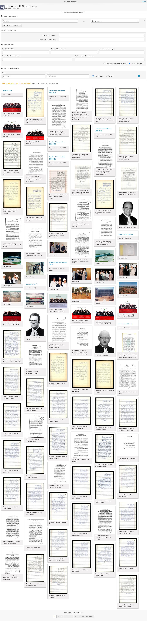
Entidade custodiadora (49, 35)
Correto (110, 76)
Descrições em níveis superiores (116, 63)
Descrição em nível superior (47, 39)
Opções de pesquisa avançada (73, 12)
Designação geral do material (84, 56)
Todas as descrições (137, 63)
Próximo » (89, 617)
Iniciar (4, 73)
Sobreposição (98, 76)
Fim (48, 73)
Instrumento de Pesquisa (107, 49)
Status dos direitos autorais (11, 56)
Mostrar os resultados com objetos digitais (47, 83)
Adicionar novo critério (11, 25)
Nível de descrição (8, 49)
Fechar (144, 2)
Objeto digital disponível (58, 49)
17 (83, 617)
